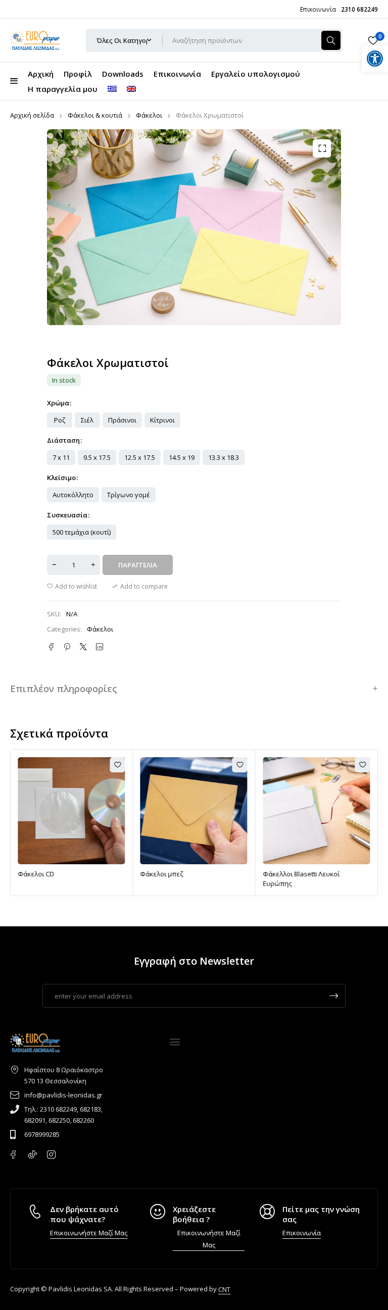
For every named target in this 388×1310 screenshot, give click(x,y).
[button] (322, 148)
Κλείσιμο (61, 477)
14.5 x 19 (182, 457)
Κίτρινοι (162, 420)
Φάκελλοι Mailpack (333, 873)
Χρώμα (58, 402)
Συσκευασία (67, 514)
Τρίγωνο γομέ (128, 494)
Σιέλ (87, 420)
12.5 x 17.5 (139, 457)
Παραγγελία (137, 564)
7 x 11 (61, 457)
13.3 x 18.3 (223, 457)
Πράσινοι (122, 420)
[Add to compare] (140, 586)
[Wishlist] (373, 40)
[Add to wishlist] (72, 586)
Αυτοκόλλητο (73, 494)
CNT (224, 1289)
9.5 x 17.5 (97, 457)
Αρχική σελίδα (32, 115)
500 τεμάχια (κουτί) (82, 532)
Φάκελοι (149, 115)
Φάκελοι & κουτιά (95, 115)
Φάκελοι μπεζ (80, 873)
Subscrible (334, 996)
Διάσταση (63, 440)
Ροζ (59, 420)
